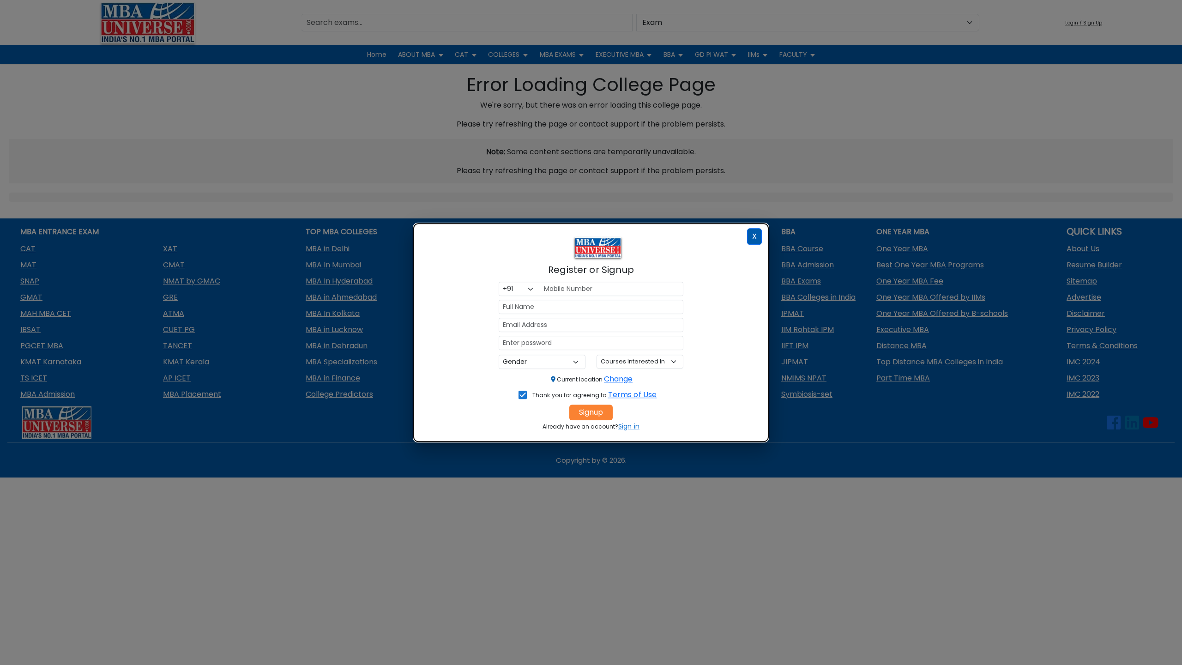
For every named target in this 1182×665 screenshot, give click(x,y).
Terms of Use (632, 394)
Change (618, 379)
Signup (591, 412)
